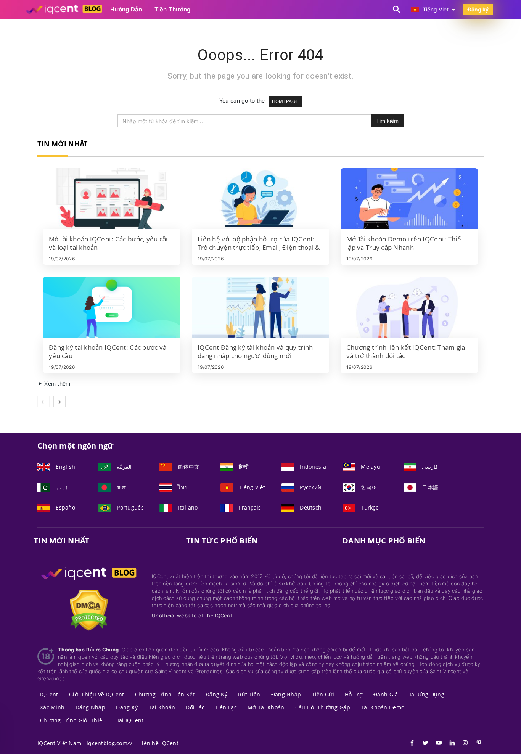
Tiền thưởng (172, 9)
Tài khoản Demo (382, 707)
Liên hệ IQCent (158, 743)
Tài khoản (162, 707)
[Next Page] (59, 401)
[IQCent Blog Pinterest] (475, 744)
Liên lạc (226, 707)
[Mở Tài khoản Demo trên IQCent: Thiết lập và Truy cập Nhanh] (409, 198)
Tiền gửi (323, 694)
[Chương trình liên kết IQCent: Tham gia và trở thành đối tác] (409, 307)
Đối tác (195, 707)
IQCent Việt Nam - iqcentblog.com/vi (85, 743)
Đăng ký (478, 9)
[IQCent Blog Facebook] (408, 744)
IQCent (49, 694)
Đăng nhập (286, 694)
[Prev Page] (43, 401)
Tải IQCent (130, 720)
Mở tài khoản (266, 707)
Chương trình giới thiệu (73, 720)
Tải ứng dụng (426, 694)
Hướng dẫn (126, 9)
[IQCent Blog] (89, 580)
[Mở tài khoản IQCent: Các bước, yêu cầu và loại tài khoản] (111, 198)
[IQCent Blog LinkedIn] (448, 744)
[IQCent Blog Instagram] (461, 744)
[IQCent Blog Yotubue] (435, 744)
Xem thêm (57, 383)
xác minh (52, 707)
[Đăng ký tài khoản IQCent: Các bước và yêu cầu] (111, 307)
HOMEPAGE (285, 101)
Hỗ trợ (354, 694)
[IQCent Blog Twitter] (421, 744)
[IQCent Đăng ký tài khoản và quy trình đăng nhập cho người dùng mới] (260, 307)
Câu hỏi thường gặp (322, 707)
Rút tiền (249, 694)
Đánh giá (385, 694)
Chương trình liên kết (165, 694)
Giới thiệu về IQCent (96, 694)
